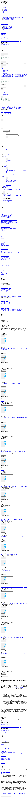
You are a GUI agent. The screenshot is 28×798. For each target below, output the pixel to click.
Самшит (2, 247)
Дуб (1, 266)
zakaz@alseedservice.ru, (6, 44)
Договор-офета (4, 761)
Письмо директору (5, 748)
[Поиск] (2, 120)
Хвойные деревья (4, 249)
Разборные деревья (5, 257)
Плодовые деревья (5, 246)
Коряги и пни (3, 259)
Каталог (2, 744)
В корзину (3, 353)
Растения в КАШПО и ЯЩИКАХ (8, 218)
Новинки (2, 231)
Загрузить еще (4, 676)
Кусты (2, 250)
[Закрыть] (2, 128)
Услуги (2, 746)
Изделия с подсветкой (5, 223)
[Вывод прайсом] (4, 337)
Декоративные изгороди (6, 227)
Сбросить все (7, 297)
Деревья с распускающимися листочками (10, 252)
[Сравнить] (3, 341)
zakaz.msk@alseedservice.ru (7, 45)
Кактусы (2, 251)
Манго (2, 272)
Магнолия (3, 271)
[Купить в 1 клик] (3, 343)
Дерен (2, 264)
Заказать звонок (4, 42)
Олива (2, 239)
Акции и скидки (4, 230)
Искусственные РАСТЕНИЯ (7, 214)
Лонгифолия (3, 270)
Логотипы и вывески (5, 224)
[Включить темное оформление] (2, 55)
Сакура (2, 244)
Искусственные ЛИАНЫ (6, 216)
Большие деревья (4, 234)
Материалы (3, 751)
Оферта (2, 773)
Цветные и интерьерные (6, 254)
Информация (3, 756)
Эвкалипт (3, 275)
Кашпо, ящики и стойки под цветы (8, 228)
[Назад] (7, 132)
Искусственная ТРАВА (6, 217)
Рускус (2, 274)
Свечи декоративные (5, 229)
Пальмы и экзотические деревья (8, 240)
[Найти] (5, 65)
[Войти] (1, 122)
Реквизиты (3, 763)
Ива (1, 267)
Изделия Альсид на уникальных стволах (9, 754)
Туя (1, 237)
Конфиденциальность (5, 772)
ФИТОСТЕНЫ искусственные (7, 221)
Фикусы (2, 235)
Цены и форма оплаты (5, 758)
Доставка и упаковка (5, 759)
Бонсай (2, 236)
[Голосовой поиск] (2, 65)
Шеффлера (3, 242)
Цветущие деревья (5, 245)
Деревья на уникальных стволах (8, 253)
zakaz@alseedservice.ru (20, 687)
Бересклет (3, 263)
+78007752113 (4, 37)
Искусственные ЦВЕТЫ (6, 215)
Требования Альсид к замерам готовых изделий (11, 753)
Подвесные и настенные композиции (9, 220)
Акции (2, 745)
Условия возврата (4, 760)
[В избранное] (3, 339)
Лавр (2, 268)
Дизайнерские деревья (5, 258)
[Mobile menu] (2, 97)
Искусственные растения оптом (8, 752)
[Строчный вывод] (3, 337)
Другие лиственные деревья (7, 265)
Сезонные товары (4, 213)
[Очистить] (25, 63)
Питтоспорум (4, 273)
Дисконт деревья (4, 238)
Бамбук (2, 243)
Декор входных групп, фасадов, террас (9, 225)
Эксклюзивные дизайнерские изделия (9, 222)
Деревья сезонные (5, 256)
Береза (2, 261)
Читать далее (14, 783)
